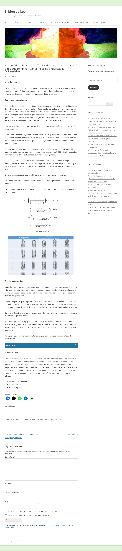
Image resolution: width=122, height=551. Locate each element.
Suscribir (93, 88)
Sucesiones (71, 434)
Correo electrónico (13, 492)
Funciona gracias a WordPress (15, 541)
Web (6, 502)
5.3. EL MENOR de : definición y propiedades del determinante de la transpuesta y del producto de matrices (102, 153)
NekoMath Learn (81, 23)
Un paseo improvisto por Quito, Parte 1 (102, 207)
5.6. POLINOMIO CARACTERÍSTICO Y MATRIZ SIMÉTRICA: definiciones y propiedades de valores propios (102, 130)
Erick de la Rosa (55, 419)
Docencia (30, 23)
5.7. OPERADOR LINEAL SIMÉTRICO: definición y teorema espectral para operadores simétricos (102, 121)
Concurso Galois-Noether (60, 23)
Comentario (10, 457)
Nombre (9, 483)
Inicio (7, 23)
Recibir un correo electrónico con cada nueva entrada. (28, 515)
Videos (42, 23)
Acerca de (18, 23)
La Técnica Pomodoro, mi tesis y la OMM (102, 193)
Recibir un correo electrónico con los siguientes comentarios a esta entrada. (37, 511)
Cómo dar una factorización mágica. (101, 210)
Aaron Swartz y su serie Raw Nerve (100, 176)
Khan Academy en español (97, 190)
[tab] (41, 345)
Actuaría (30, 419)
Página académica (100, 23)
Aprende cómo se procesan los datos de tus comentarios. (39, 526)
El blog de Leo (15, 11)
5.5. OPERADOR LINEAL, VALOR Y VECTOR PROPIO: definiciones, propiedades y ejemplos (102, 139)
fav (98, 213)
